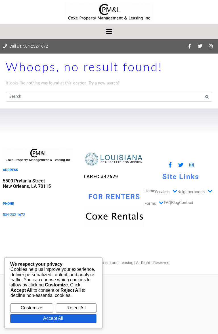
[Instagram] (210, 46)
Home (149, 191)
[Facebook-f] (189, 46)
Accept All (53, 318)
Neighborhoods (191, 192)
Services (162, 192)
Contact (186, 202)
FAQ (167, 202)
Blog (175, 202)
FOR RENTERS (114, 197)
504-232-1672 (14, 214)
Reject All (76, 307)
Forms (150, 203)
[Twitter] (200, 46)
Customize (31, 307)
